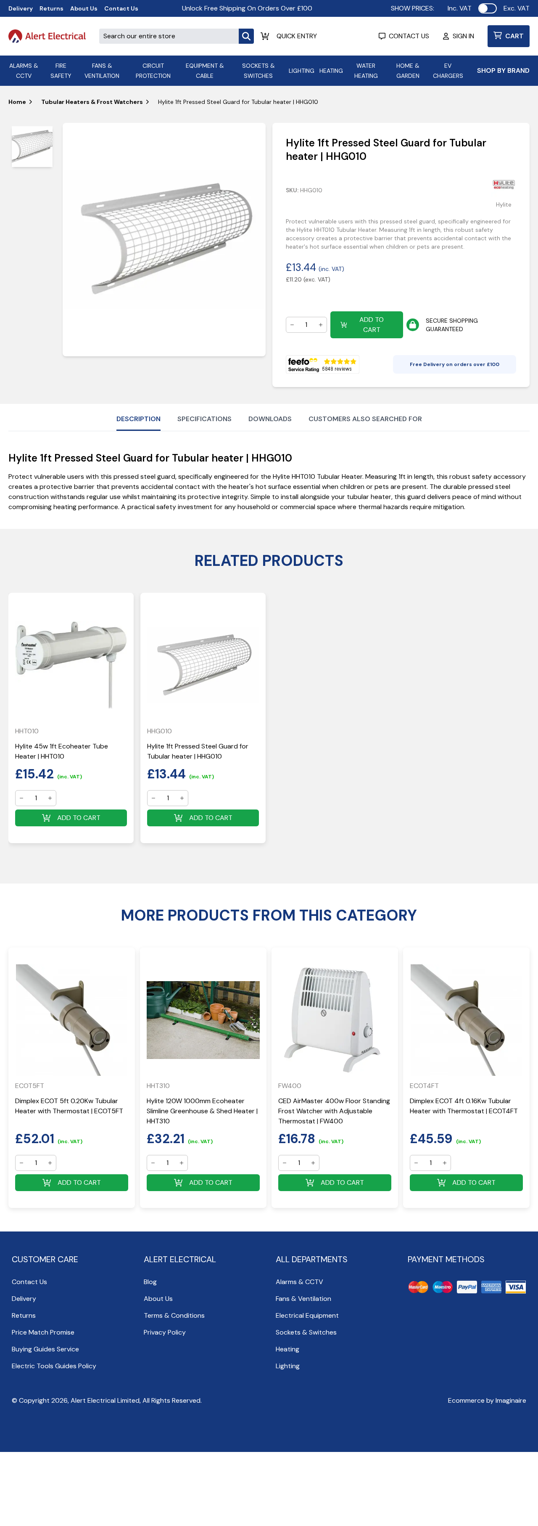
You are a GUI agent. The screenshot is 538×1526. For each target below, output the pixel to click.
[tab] (32, 146)
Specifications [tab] (204, 418)
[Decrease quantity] (292, 324)
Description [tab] (138, 418)
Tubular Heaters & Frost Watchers (92, 102)
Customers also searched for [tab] (365, 418)
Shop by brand (503, 70)
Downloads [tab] (270, 418)
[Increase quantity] (321, 324)
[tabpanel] (164, 239)
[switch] (487, 8)
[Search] (246, 36)
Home (17, 102)
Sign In (463, 36)
